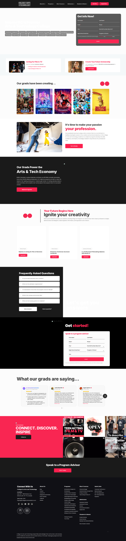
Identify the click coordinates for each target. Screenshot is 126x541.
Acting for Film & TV (31, 32)
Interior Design (24, 34)
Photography (42, 34)
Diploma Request (98, 491)
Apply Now (104, 3)
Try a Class (66, 518)
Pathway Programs (68, 516)
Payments (97, 496)
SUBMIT (98, 41)
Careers (41, 491)
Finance (81, 506)
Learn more (91, 68)
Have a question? (47, 309)
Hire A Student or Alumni (85, 523)
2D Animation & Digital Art (11, 32)
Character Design (83, 489)
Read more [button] (57, 403)
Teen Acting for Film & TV (85, 494)
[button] (21, 396)
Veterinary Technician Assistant (71, 511)
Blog (41, 489)
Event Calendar (43, 496)
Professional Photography (69, 509)
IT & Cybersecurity (33, 34)
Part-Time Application (99, 494)
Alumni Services (83, 519)
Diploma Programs (27, 189)
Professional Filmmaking (69, 507)
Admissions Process (84, 504)
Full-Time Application (99, 492)
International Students (84, 507)
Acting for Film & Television (70, 492)
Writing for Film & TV (61, 34)
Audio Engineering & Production (71, 496)
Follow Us (23, 437)
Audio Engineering (55, 32)
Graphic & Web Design (69, 500)
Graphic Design (16, 34)
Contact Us (42, 492)
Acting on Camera (83, 492)
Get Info (95, 3)
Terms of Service (108, 36)
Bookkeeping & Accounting (67, 32)
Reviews (41, 500)
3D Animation (22, 32)
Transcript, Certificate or (100, 489)
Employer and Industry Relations (86, 520)
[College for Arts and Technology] (24, 4)
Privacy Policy (100, 36)
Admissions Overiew (84, 502)
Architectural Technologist (43, 32)
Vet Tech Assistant (51, 34)
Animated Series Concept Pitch (86, 491)
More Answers (28, 309)
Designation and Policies (45, 494)
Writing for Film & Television (70, 513)
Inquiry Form (82, 509)
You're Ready (74, 146)
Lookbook (42, 498)
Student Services (83, 517)
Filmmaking (8, 34)
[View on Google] (52, 388)
